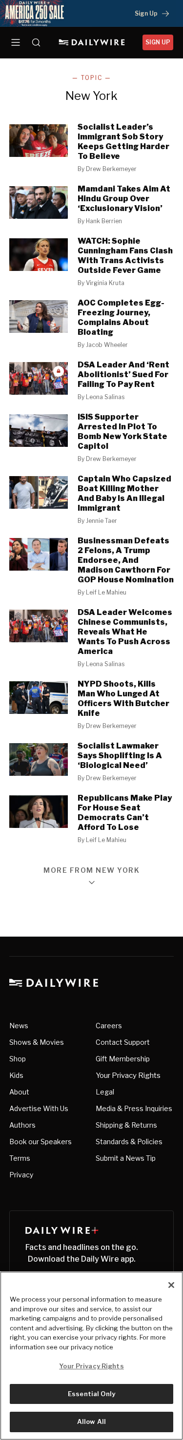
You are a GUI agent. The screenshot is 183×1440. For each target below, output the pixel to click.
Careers (109, 1025)
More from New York (91, 870)
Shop (17, 1059)
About (19, 1092)
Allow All (91, 1421)
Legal (105, 1092)
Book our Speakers (40, 1141)
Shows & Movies (36, 1042)
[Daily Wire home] (91, 42)
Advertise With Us (38, 1108)
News (18, 1025)
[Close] (171, 1285)
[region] (91, 1355)
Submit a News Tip (126, 1158)
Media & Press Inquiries (134, 1108)
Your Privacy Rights (128, 1075)
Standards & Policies (129, 1141)
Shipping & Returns (126, 1125)
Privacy (21, 1175)
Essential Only (91, 1394)
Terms (19, 1158)
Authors (22, 1125)
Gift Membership (123, 1059)
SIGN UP (157, 42)
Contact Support (123, 1042)
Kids (16, 1075)
